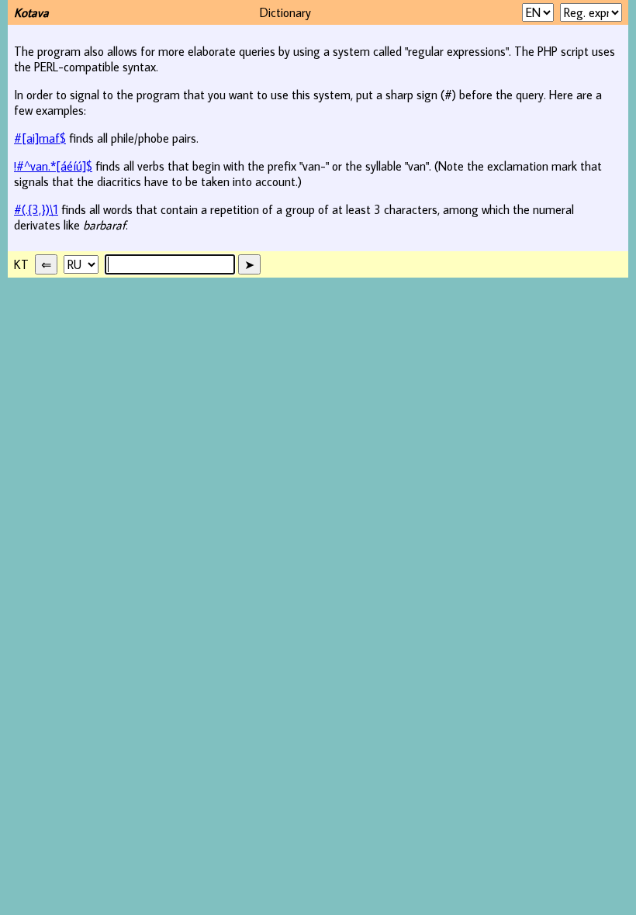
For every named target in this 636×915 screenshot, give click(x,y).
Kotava (31, 12)
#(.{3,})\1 (36, 209)
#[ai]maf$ (40, 138)
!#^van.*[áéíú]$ (53, 166)
